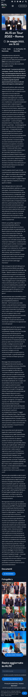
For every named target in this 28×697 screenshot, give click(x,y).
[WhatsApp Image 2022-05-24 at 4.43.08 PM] (8, 600)
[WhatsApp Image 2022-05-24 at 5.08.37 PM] (20, 649)
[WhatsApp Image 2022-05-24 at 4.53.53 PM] (8, 637)
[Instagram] (15, 1)
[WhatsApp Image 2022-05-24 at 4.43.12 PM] (8, 612)
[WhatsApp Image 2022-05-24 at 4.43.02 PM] (8, 588)
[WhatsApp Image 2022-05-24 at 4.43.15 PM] (20, 612)
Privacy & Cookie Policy (11, 683)
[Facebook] (12, 1)
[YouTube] (20, 1)
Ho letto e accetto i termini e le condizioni (15, 675)
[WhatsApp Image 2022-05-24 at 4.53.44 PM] (20, 625)
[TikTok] (23, 1)
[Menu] (13, 6)
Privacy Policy (8, 695)
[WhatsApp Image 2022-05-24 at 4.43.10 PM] (20, 600)
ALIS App (3, 0)
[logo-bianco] (4, 6)
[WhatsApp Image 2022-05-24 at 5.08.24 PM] (8, 649)
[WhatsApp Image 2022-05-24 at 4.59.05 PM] (20, 637)
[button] (26, 1)
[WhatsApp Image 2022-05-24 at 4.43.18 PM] (8, 625)
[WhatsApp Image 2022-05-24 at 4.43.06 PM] (20, 588)
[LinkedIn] (17, 1)
